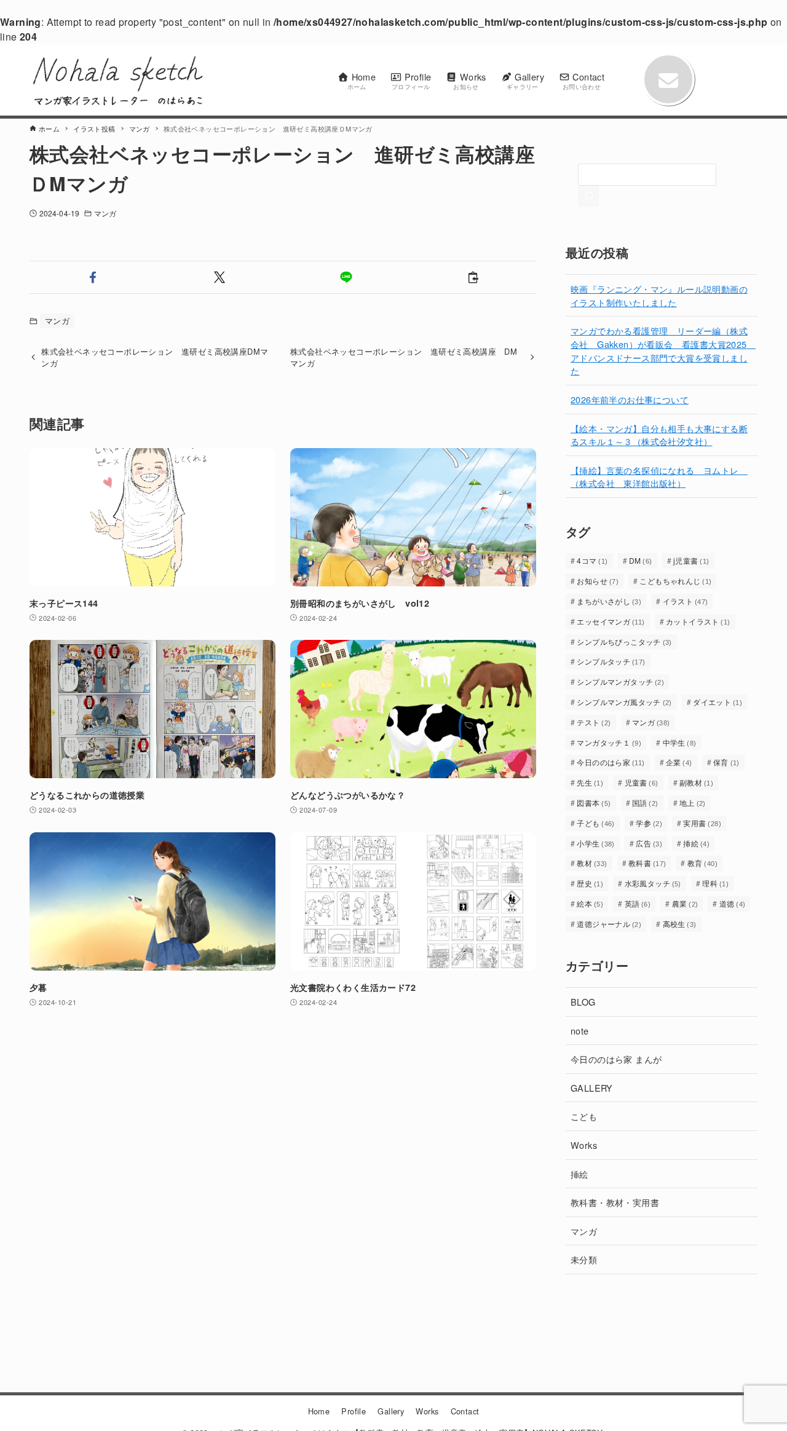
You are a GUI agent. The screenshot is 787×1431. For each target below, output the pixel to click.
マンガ (105, 213)
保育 (726, 762)
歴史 (590, 883)
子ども (596, 823)
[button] (93, 277)
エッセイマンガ (610, 621)
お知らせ (598, 580)
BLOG (583, 1001)
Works (584, 1144)
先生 (590, 782)
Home (319, 1411)
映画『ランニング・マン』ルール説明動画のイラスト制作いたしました (659, 295)
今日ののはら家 (610, 762)
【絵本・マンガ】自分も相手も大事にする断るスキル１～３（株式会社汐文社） (659, 435)
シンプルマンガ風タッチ (624, 701)
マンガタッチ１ (609, 742)
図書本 (594, 802)
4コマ (592, 560)
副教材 (696, 782)
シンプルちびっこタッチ (624, 641)
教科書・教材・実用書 (615, 1202)
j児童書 (691, 560)
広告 (649, 843)
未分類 (584, 1259)
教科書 (647, 862)
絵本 (590, 903)
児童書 (641, 782)
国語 (645, 802)
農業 (685, 903)
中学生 (680, 742)
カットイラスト (698, 621)
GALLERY (592, 1087)
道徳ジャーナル (609, 923)
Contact (465, 1411)
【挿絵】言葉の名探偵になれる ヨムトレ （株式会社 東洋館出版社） (659, 476)
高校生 (680, 923)
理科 (715, 883)
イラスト (685, 601)
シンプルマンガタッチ (620, 681)
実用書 (702, 823)
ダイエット (717, 701)
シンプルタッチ (611, 661)
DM (640, 560)
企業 (679, 762)
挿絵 (696, 843)
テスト (594, 722)
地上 (692, 802)
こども (584, 1116)
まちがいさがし (609, 601)
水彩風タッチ (653, 883)
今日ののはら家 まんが (616, 1058)
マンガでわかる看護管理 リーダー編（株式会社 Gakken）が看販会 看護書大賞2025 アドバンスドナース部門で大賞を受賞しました (663, 350)
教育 (702, 862)
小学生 (596, 843)
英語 (638, 903)
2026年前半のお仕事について (630, 399)
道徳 (732, 903)
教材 (592, 862)
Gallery (391, 1411)
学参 (649, 823)
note (580, 1030)
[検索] (588, 196)
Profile (353, 1411)
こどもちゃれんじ (675, 580)
